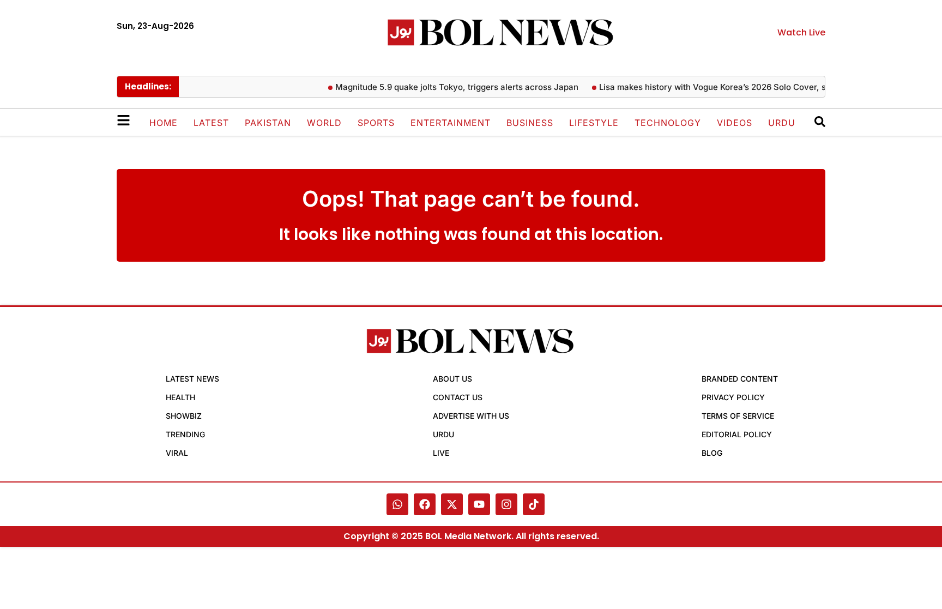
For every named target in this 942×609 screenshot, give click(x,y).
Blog (712, 452)
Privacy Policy (733, 397)
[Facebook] (425, 504)
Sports (376, 122)
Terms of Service (738, 415)
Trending (185, 434)
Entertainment (450, 122)
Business (529, 122)
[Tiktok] (534, 504)
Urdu (781, 122)
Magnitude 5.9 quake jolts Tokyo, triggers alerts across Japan (450, 87)
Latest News (192, 378)
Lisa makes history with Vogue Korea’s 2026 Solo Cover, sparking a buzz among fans (759, 87)
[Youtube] (479, 504)
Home (163, 122)
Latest (211, 122)
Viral (177, 452)
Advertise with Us (471, 415)
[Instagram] (506, 504)
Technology (668, 122)
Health (180, 397)
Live (441, 452)
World (324, 122)
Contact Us (457, 397)
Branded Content (740, 378)
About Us (452, 378)
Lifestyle (594, 122)
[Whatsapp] (397, 504)
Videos (734, 122)
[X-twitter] (452, 504)
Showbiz (184, 415)
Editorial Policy (737, 434)
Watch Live (801, 32)
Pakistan (268, 122)
